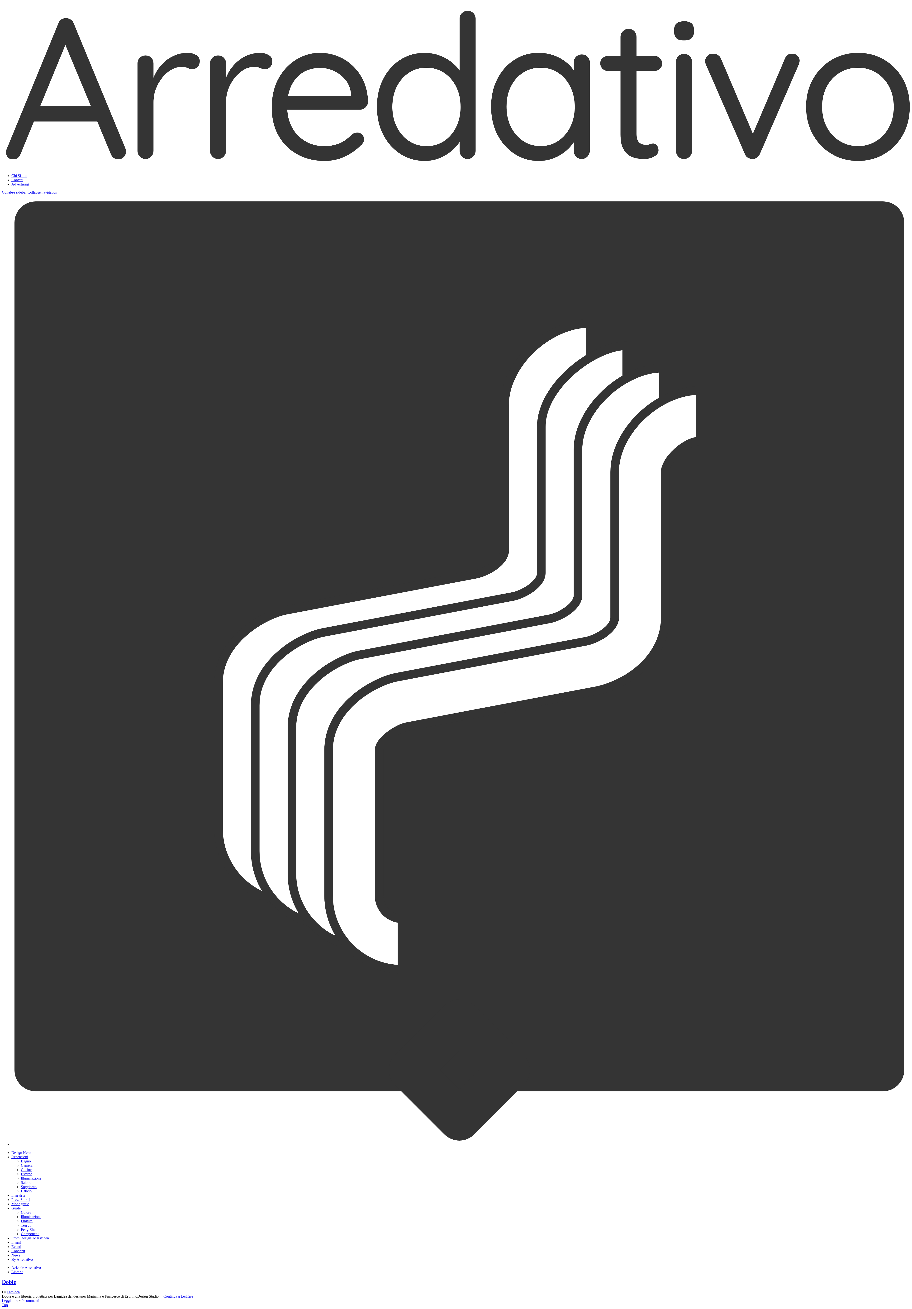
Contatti (17, 180)
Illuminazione (31, 1178)
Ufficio (26, 1191)
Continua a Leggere (178, 1296)
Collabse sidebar (14, 192)
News (15, 1255)
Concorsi (18, 1251)
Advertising (20, 184)
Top (5, 1305)
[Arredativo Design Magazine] (456, 164)
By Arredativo (22, 1259)
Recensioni (19, 1157)
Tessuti (26, 1225)
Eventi (16, 1247)
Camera (27, 1165)
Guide (16, 1208)
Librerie (17, 1272)
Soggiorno (29, 1187)
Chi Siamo (19, 176)
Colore (26, 1212)
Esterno (26, 1174)
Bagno (26, 1161)
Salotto (26, 1182)
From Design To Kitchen (30, 1238)
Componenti (30, 1234)
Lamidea (13, 1292)
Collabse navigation (42, 192)
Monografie (20, 1204)
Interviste (18, 1195)
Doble (9, 1282)
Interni (16, 1242)
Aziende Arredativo (26, 1268)
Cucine (26, 1170)
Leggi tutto (10, 1301)
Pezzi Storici (20, 1200)
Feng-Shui (29, 1230)
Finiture (27, 1221)
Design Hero (21, 1153)
